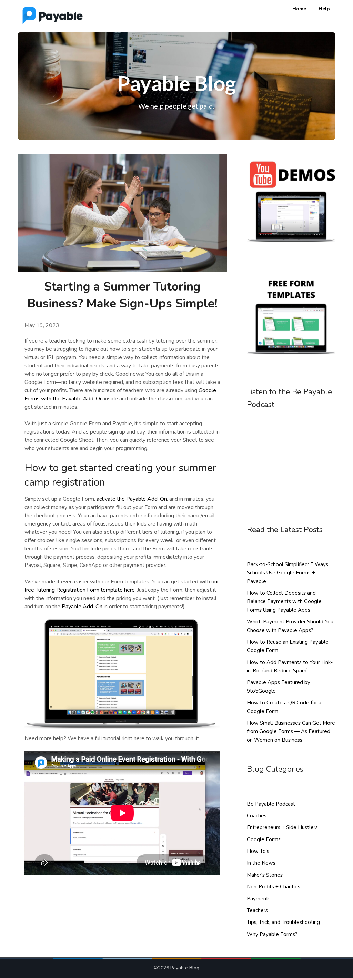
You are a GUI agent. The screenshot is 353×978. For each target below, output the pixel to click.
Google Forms (264, 839)
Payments (259, 898)
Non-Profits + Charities (273, 886)
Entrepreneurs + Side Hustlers (282, 827)
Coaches (256, 815)
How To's (258, 851)
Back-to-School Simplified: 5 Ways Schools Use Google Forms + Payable (287, 573)
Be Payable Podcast (271, 804)
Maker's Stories (265, 875)
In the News (261, 862)
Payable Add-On (82, 606)
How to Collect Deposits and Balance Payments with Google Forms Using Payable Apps (284, 601)
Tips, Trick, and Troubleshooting (283, 922)
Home (299, 9)
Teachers (257, 910)
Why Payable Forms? (272, 934)
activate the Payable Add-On (132, 499)
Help (324, 9)
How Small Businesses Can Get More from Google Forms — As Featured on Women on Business (291, 731)
